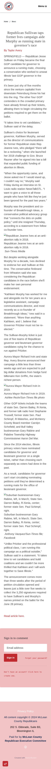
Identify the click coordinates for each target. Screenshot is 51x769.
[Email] (5, 735)
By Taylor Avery (13, 50)
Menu (41, 6)
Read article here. (14, 616)
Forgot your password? (36, 658)
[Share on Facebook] (5, 750)
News (14, 21)
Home (6, 21)
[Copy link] (5, 728)
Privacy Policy (26, 711)
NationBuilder (31, 758)
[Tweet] (5, 742)
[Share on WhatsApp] (5, 757)
